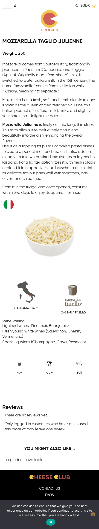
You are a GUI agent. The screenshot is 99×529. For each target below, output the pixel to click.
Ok (51, 522)
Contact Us (49, 488)
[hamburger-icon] (7, 5)
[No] (93, 514)
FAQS (49, 495)
